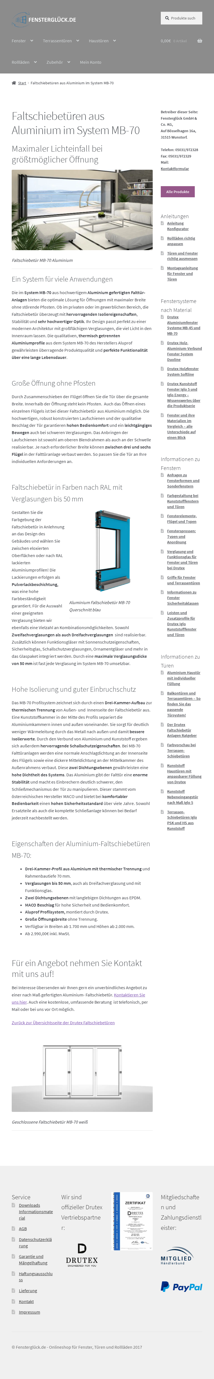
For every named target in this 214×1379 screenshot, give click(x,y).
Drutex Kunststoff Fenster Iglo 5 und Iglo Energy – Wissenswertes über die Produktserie (183, 394)
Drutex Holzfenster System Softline (183, 371)
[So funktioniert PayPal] (181, 1290)
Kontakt (26, 1301)
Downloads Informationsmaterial (36, 1211)
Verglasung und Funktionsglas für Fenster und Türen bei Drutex (182, 559)
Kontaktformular (175, 168)
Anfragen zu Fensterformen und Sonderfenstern (183, 480)
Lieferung (28, 1290)
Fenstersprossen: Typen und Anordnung (181, 536)
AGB (23, 1228)
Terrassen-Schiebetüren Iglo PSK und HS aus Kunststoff (182, 820)
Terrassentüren (57, 40)
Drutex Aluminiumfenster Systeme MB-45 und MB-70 (183, 325)
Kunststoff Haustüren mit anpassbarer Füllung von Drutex (184, 773)
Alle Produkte (177, 191)
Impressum (29, 1312)
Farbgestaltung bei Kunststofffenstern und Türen (183, 501)
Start (22, 82)
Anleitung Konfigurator (178, 226)
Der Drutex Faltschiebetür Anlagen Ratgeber (182, 730)
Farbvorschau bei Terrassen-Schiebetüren (181, 750)
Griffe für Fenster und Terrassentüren (183, 580)
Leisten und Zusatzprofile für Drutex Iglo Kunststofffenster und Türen (181, 623)
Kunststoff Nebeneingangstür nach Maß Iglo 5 (182, 797)
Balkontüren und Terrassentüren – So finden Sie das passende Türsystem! (184, 704)
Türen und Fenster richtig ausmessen (182, 256)
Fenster (19, 40)
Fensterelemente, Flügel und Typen (182, 518)
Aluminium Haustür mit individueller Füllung (183, 678)
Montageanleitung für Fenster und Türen (182, 273)
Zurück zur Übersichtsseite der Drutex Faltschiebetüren (63, 1022)
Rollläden (21, 62)
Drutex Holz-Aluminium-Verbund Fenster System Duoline (184, 351)
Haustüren (99, 40)
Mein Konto (90, 62)
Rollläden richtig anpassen (181, 241)
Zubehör (55, 62)
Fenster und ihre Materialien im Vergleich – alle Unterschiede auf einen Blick (181, 426)
